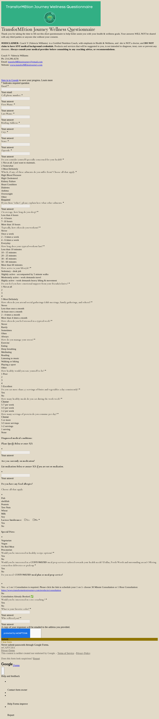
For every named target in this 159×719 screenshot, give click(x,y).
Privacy (5, 650)
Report (36, 658)
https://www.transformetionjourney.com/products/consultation (31, 590)
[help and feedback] (2, 671)
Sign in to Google (10, 80)
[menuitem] (82, 685)
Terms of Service (65, 653)
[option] (79, 401)
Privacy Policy (83, 653)
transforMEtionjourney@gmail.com (25, 62)
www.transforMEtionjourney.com (26, 65)
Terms (12, 650)
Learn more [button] (47, 80)
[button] (79, 639)
